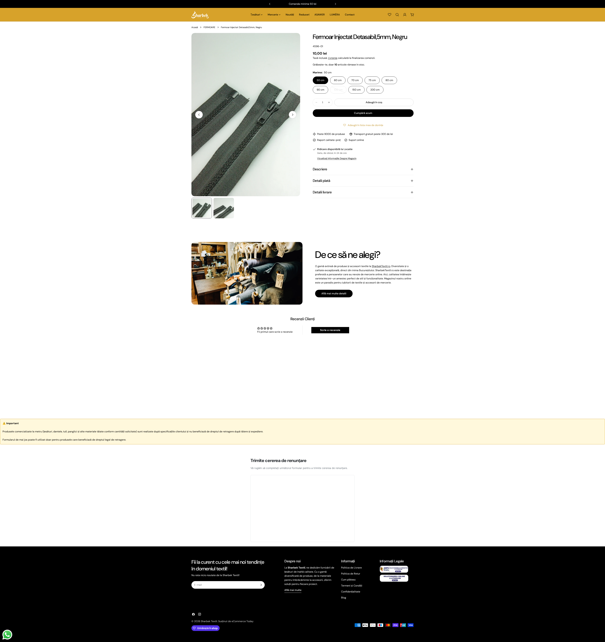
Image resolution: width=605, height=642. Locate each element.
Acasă (194, 27)
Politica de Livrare (351, 567)
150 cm (356, 89)
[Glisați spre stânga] (199, 114)
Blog (343, 597)
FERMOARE (209, 27)
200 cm (375, 89)
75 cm (372, 80)
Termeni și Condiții (351, 585)
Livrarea (332, 58)
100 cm (340, 91)
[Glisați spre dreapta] (292, 114)
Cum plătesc (348, 579)
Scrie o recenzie (330, 330)
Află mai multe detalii (333, 293)
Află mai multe (292, 590)
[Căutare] (397, 15)
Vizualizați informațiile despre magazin (336, 158)
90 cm (320, 89)
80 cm (389, 80)
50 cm (320, 80)
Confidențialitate (350, 591)
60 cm (338, 80)
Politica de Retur (350, 573)
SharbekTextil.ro (381, 266)
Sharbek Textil (209, 621)
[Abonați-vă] (261, 585)
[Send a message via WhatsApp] (7, 634)
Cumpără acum (363, 113)
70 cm (355, 80)
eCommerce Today (243, 621)
